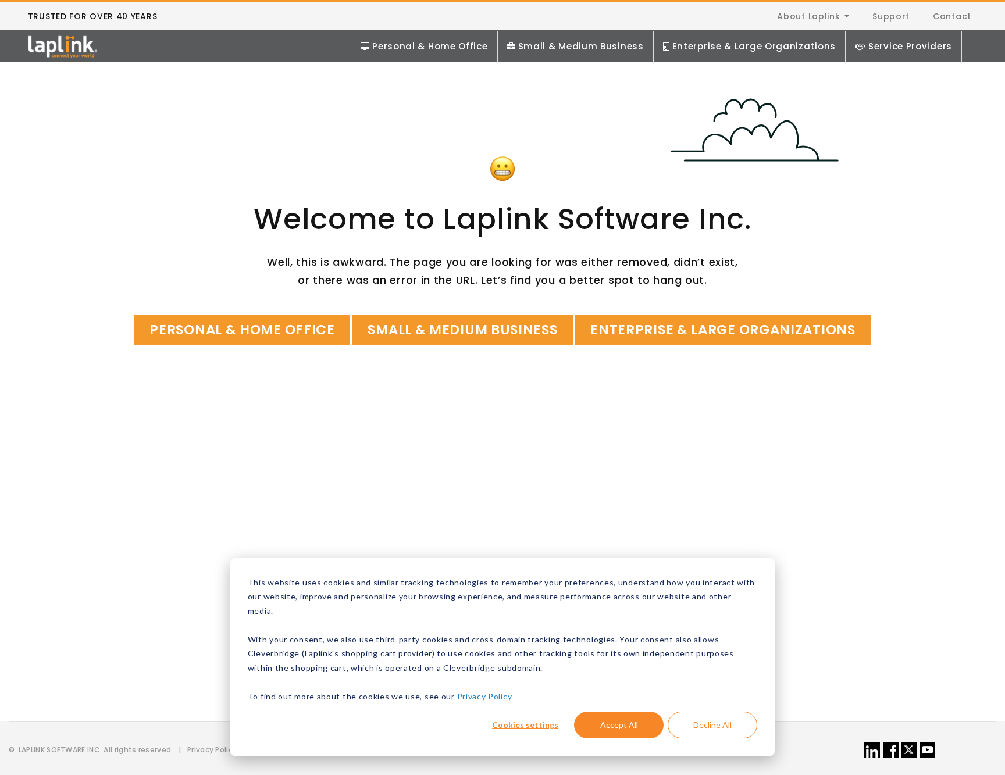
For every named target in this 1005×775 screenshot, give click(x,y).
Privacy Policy (484, 696)
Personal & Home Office (429, 46)
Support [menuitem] (891, 16)
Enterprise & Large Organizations (754, 46)
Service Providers (910, 46)
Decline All (712, 725)
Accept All (619, 725)
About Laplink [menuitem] (808, 16)
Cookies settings (525, 725)
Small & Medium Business (581, 46)
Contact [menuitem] (952, 16)
